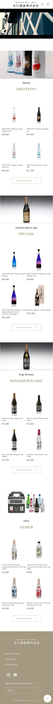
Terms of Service (12, 654)
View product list (24, 180)
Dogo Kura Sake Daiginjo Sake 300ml (37, 419)
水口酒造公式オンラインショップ (29, 700)
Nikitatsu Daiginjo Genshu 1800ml (39, 310)
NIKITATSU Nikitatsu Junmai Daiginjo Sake (12, 130)
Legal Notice (10, 659)
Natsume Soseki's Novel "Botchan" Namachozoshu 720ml (39, 604)
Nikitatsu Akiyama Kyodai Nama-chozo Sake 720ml (13, 604)
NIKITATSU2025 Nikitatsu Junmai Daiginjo (14, 275)
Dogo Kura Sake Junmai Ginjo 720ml (37, 455)
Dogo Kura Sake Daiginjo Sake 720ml (12, 419)
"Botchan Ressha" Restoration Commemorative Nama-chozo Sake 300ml (38, 567)
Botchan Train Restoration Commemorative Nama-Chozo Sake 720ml (14, 567)
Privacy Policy (11, 665)
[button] (47, 698)
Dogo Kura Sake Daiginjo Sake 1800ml (12, 455)
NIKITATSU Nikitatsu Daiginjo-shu (38, 130)
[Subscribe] (37, 690)
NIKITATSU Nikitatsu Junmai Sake (37, 166)
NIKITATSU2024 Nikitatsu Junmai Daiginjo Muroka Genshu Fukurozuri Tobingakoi (14, 312)
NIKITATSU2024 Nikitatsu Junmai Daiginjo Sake (39, 275)
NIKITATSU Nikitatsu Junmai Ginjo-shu (12, 166)
